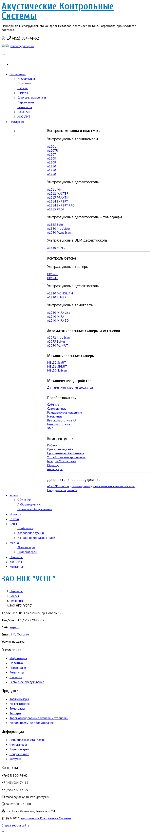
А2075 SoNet (56, 341)
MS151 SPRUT (57, 366)
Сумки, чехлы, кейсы (60, 449)
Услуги (14, 495)
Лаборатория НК (29, 504)
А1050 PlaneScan (59, 232)
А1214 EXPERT (57, 201)
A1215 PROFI (56, 209)
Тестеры (15, 713)
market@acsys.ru (22, 46)
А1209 (51, 162)
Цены (13, 524)
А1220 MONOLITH (60, 293)
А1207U (52, 150)
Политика (24, 83)
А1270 (51, 174)
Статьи (14, 519)
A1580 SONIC (56, 248)
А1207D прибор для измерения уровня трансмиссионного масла (91, 486)
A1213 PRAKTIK (58, 197)
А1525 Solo (55, 224)
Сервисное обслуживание (34, 509)
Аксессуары (55, 469)
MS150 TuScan (57, 370)
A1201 (51, 146)
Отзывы (22, 88)
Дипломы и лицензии (31, 97)
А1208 (51, 158)
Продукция (17, 122)
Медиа (14, 543)
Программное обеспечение (65, 453)
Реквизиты (24, 107)
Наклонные (54, 416)
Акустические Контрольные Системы (58, 11)
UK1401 (52, 274)
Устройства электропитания (66, 457)
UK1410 (52, 278)
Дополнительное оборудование (32, 723)
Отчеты (22, 93)
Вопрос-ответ (19, 754)
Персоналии (25, 102)
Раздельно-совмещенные (64, 412)
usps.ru (14, 627)
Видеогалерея (27, 552)
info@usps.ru (20, 634)
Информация (26, 78)
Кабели (52, 445)
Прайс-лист (25, 528)
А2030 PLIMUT (57, 345)
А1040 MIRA (55, 316)
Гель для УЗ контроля (61, 461)
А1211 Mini (54, 189)
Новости (15, 514)
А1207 (51, 154)
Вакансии (23, 112)
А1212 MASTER (57, 193)
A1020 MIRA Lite (58, 312)
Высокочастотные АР (62, 420)
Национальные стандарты (27, 740)
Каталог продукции (30, 533)
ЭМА (50, 428)
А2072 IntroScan (58, 337)
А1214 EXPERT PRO (61, 205)
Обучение (24, 500)
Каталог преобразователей (36, 538)
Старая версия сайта (15, 825)
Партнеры (16, 557)
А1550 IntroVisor (58, 228)
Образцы (53, 465)
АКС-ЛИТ (23, 116)
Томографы (17, 708)
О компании (18, 74)
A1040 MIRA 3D (58, 320)
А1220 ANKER (56, 297)
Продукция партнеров (62, 490)
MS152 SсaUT (56, 362)
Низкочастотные (58, 424)
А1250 (51, 170)
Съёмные (53, 404)
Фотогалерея (26, 547)
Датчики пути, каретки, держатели (70, 387)
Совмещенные (56, 408)
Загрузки (15, 759)
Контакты (16, 566)
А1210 (51, 166)
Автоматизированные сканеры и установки (39, 718)
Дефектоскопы (20, 704)
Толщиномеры (19, 699)
